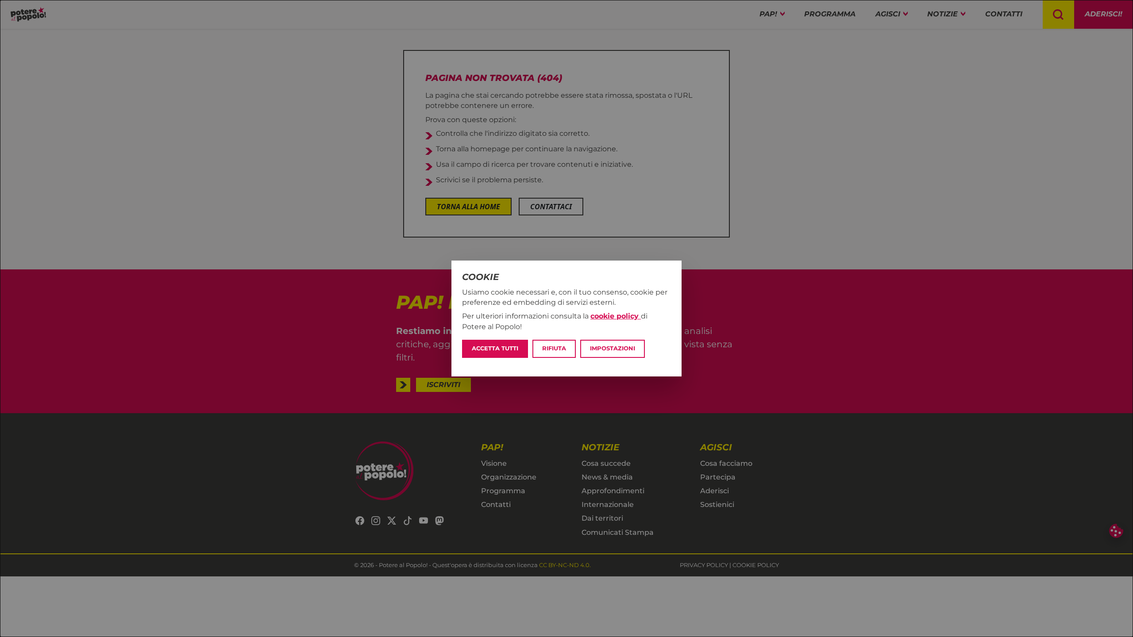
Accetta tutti (495, 348)
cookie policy (615, 316)
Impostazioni (612, 348)
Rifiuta (554, 348)
